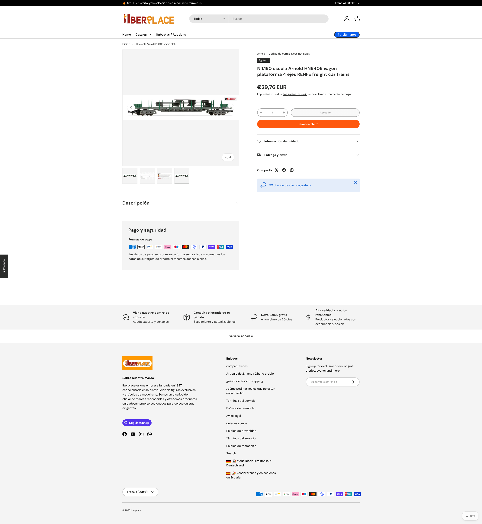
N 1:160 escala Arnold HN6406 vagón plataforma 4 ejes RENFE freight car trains (154, 44)
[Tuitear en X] (276, 170)
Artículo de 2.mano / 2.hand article (250, 374)
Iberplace (136, 510)
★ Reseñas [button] (4, 266)
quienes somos (236, 423)
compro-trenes (237, 366)
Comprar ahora (308, 124)
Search (231, 453)
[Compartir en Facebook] (284, 170)
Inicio (125, 44)
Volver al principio (241, 336)
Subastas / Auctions (171, 35)
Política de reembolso (241, 408)
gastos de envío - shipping (244, 381)
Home (126, 35)
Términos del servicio (240, 401)
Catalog (141, 35)
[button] (357, 18)
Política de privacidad (241, 431)
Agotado (325, 112)
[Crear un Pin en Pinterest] (291, 170)
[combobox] (259, 18)
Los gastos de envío (295, 94)
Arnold (261, 53)
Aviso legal (233, 416)
